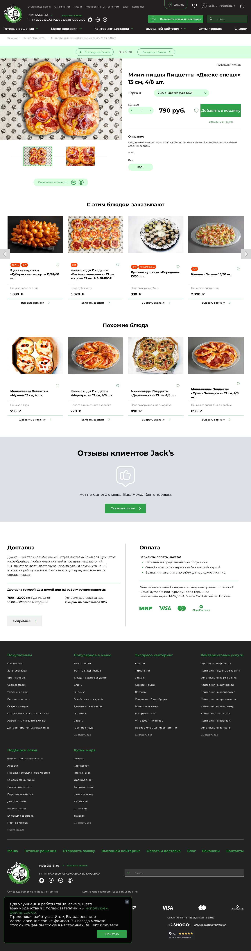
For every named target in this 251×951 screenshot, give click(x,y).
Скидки (240, 29)
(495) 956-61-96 (38, 15)
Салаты (78, 720)
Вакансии (211, 851)
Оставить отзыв (229, 65)
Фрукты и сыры (145, 684)
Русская (79, 758)
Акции (78, 6)
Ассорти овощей (146, 713)
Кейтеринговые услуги (222, 655)
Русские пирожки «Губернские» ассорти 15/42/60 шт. (34, 274)
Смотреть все (82, 734)
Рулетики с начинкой (88, 706)
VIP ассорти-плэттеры (149, 720)
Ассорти (12, 765)
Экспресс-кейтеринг (154, 655)
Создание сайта (177, 917)
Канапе (140, 663)
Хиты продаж (210, 29)
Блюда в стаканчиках (21, 779)
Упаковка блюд (17, 691)
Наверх (3, 237)
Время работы (16, 677)
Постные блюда (17, 822)
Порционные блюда (20, 794)
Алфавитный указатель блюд (26, 720)
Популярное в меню (92, 655)
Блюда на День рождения (90, 677)
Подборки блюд (22, 750)
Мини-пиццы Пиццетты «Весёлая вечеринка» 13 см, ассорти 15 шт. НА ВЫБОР (92, 274)
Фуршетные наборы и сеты (25, 758)
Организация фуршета (216, 663)
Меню (12, 851)
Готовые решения (19, 29)
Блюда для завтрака (20, 815)
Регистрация (227, 5)
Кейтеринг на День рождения (220, 670)
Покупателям (19, 655)
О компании (62, 6)
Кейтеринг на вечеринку (217, 706)
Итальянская (82, 772)
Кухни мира (85, 750)
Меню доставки (64, 29)
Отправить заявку (79, 851)
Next (246, 254)
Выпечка (80, 691)
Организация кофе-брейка (219, 677)
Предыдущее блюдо (97, 52)
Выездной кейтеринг (164, 29)
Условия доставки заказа (84, 597)
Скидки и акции (17, 706)
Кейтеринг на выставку (216, 720)
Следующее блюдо (154, 52)
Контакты (138, 6)
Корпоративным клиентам (102, 6)
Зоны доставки (17, 670)
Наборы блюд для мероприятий (156, 727)
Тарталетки (142, 670)
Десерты (140, 691)
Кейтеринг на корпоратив (218, 691)
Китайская (81, 801)
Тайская (79, 815)
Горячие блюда (84, 727)
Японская (80, 808)
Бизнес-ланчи (16, 808)
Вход (211, 5)
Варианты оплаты (19, 699)
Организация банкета (215, 727)
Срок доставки (16, 684)
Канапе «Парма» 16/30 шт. (211, 274)
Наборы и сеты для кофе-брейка (28, 772)
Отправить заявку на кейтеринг (181, 18)
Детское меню (16, 801)
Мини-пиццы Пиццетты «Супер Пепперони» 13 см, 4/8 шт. (215, 393)
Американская (84, 787)
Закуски (140, 677)
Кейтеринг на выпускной (217, 684)
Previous (5, 254)
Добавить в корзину (220, 110)
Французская (83, 779)
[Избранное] (194, 5)
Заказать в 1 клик (221, 121)
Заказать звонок (71, 15)
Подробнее (22, 621)
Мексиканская (83, 794)
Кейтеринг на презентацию (219, 699)
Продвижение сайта (201, 917)
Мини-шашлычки (146, 706)
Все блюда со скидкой (88, 699)
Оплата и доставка (39, 6)
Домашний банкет (19, 787)
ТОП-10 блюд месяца (87, 670)
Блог (125, 6)
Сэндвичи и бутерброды (151, 699)
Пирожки (80, 713)
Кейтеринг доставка (111, 29)
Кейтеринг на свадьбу (215, 713)
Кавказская (81, 765)
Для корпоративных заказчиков (28, 727)
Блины (78, 684)
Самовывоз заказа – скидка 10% (28, 713)
